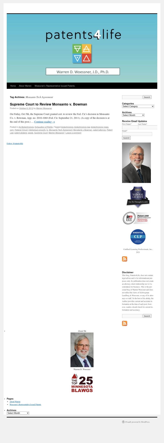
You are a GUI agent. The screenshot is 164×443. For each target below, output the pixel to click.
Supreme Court (41, 132)
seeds (30, 132)
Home (13, 85)
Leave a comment (73, 132)
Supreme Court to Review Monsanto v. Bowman (48, 104)
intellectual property (37, 129)
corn (12, 129)
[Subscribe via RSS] (124, 260)
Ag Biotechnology (26, 127)
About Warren (25, 85)
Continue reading (44, 121)
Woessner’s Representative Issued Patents (55, 85)
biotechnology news (99, 127)
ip (47, 129)
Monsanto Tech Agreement (60, 129)
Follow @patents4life (15, 143)
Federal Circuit (21, 129)
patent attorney (99, 129)
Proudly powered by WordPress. (137, 422)
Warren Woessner (44, 108)
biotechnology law (82, 127)
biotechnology (67, 127)
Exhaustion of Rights (44, 127)
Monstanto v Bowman (82, 129)
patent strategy (20, 132)
